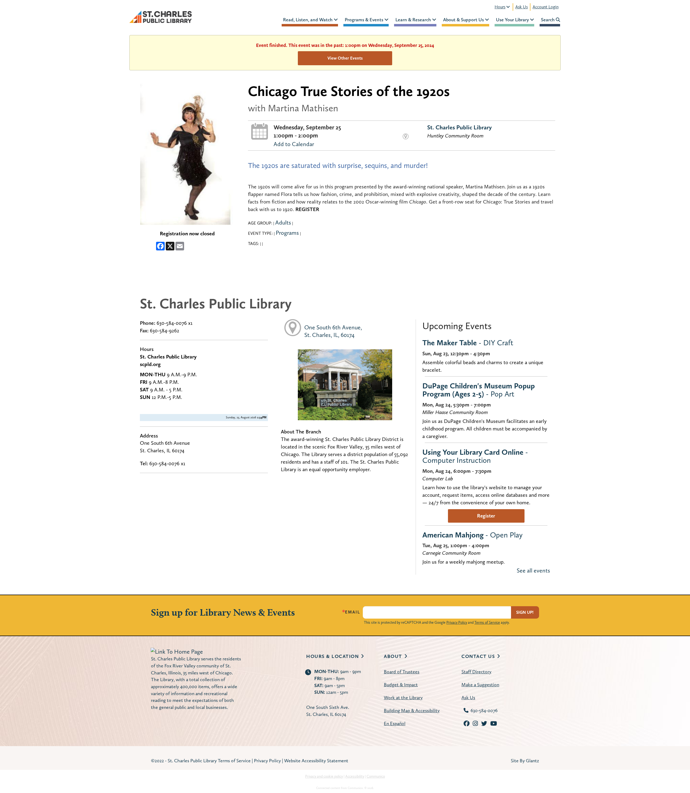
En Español (394, 723)
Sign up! (525, 612)
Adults (283, 222)
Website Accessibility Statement (316, 760)
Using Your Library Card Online (475, 456)
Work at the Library (403, 697)
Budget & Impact (401, 684)
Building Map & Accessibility (412, 710)
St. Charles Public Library (459, 127)
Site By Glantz (525, 760)
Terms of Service (487, 622)
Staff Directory (476, 671)
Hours (500, 6)
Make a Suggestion (480, 684)
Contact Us (478, 656)
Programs (287, 232)
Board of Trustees (401, 671)
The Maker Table (467, 342)
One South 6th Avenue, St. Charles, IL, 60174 (333, 331)
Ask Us (521, 6)
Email (352, 612)
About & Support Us (464, 19)
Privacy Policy (456, 622)
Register (486, 516)
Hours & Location (332, 656)
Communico (376, 776)
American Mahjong (472, 534)
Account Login (545, 6)
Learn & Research (413, 19)
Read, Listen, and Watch (308, 19)
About (393, 656)
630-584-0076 (484, 710)
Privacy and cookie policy (324, 776)
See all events (533, 570)
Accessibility (354, 776)
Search (548, 19)
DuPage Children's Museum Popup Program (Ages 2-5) (478, 389)
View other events (345, 58)
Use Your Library (513, 19)
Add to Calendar (294, 143)
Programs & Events (364, 19)
